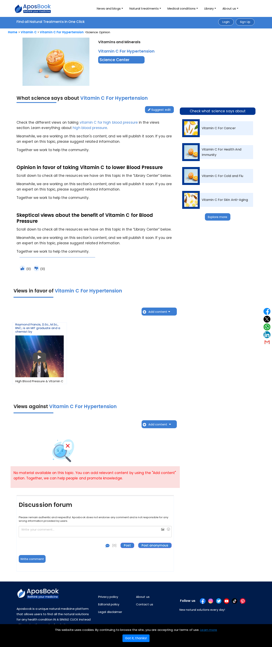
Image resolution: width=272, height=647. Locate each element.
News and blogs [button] (108, 8)
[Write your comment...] (95, 531)
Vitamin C (29, 32)
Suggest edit (161, 110)
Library (209, 8)
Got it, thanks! (136, 638)
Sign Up (245, 22)
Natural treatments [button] (144, 8)
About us (143, 597)
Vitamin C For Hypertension (62, 32)
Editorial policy (108, 604)
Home (12, 32)
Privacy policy (108, 597)
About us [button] (229, 8)
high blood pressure (90, 127)
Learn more (208, 630)
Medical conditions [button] (181, 8)
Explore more (217, 217)
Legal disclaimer (110, 612)
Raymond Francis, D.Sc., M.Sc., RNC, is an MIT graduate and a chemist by (39, 353)
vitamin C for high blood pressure (109, 122)
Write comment (32, 559)
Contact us (144, 604)
